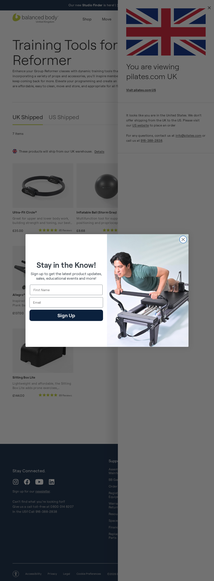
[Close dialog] (183, 239)
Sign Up (66, 315)
